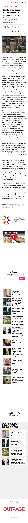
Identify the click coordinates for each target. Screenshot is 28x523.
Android (12, 204)
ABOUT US (6, 516)
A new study (5, 57)
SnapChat (4, 207)
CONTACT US (14, 517)
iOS (23, 204)
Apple (16, 204)
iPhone (3, 206)
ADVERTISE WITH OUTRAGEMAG (16, 516)
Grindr (20, 204)
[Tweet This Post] (12, 31)
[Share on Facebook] (9, 31)
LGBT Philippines (13, 206)
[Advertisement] (14, 257)
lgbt (7, 206)
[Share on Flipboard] (15, 31)
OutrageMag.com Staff (14, 26)
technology (10, 207)
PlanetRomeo (22, 206)
